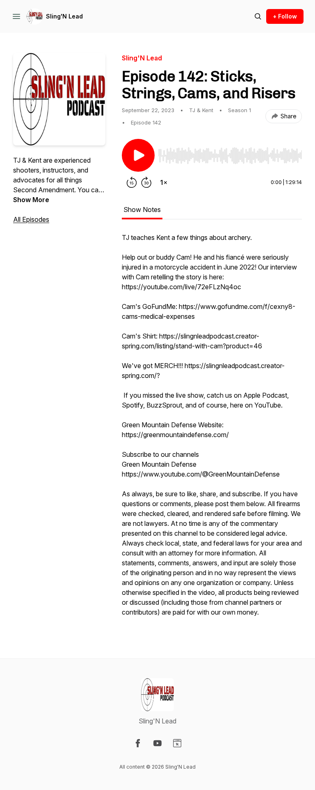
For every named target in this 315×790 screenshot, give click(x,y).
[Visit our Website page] (177, 743)
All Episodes (31, 219)
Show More (31, 200)
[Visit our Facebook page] (138, 743)
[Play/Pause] (138, 155)
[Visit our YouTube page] (157, 743)
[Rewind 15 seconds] (131, 182)
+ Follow (285, 16)
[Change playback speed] (163, 182)
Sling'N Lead (64, 16)
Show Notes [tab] (142, 209)
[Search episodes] (258, 16)
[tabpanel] (212, 429)
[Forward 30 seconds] (146, 182)
